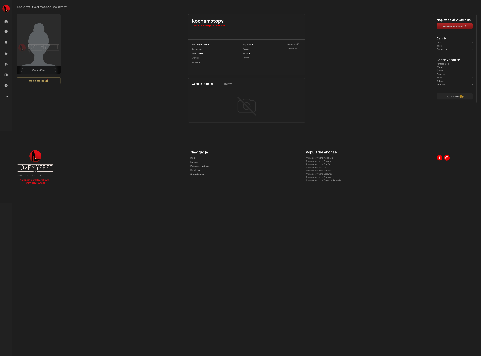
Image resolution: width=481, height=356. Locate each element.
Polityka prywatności (200, 166)
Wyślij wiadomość (453, 25)
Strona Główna (197, 174)
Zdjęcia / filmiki (202, 83)
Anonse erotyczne (41, 7)
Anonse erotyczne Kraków (318, 164)
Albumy (227, 83)
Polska (195, 26)
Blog (192, 158)
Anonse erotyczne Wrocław (319, 171)
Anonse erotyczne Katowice (319, 174)
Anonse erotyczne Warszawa (319, 158)
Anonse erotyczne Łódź (317, 167)
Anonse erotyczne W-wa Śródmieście (323, 180)
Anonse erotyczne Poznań (318, 161)
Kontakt (194, 162)
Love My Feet (23, 7)
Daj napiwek (452, 96)
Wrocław (220, 26)
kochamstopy (60, 7)
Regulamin (195, 170)
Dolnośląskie (207, 26)
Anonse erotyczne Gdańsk (318, 177)
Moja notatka (36, 80)
